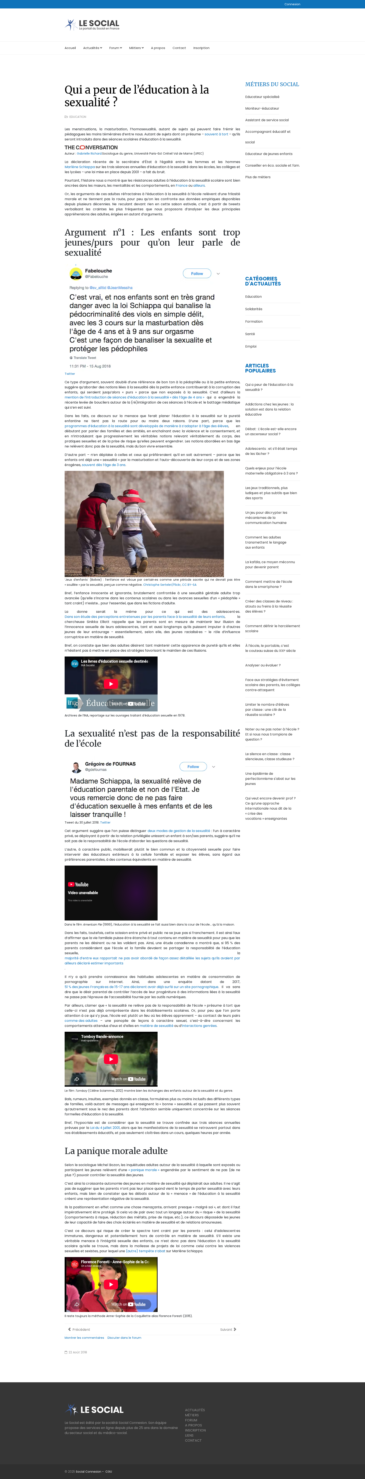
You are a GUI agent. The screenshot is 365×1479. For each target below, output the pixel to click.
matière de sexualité (156, 1025)
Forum (114, 48)
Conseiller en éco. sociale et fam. (272, 165)
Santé (250, 334)
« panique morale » (143, 1170)
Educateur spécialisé (262, 96)
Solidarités (253, 309)
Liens (189, 1435)
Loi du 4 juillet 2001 (105, 1127)
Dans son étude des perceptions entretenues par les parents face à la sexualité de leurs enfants (145, 616)
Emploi (250, 346)
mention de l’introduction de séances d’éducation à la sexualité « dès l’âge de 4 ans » (134, 397)
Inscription (201, 48)
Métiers (135, 48)
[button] (292, 4)
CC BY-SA (189, 585)
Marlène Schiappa (80, 166)
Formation (254, 321)
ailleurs (199, 185)
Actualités (91, 48)
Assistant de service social (267, 120)
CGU (108, 1471)
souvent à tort (216, 134)
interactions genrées (199, 1025)
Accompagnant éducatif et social (268, 137)
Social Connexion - (90, 1471)
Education (77, 117)
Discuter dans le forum (124, 1338)
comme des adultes (81, 1020)
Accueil (70, 48)
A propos (158, 48)
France (182, 185)
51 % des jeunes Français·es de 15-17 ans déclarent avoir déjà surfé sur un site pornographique (141, 986)
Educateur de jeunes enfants (269, 153)
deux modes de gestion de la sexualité (179, 830)
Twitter (70, 374)
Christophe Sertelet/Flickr (162, 585)
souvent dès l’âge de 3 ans (103, 464)
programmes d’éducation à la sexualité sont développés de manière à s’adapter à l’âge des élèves (146, 426)
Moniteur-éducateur (262, 108)
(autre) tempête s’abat (145, 1251)
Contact (179, 48)
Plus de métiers (258, 177)
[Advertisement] (272, 221)
